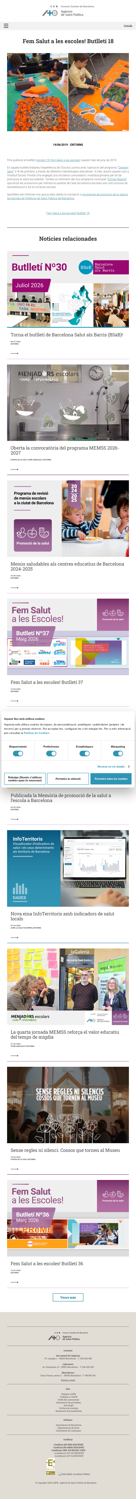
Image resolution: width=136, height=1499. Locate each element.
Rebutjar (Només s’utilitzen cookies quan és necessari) (25, 779)
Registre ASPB (68, 1394)
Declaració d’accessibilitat (69, 1411)
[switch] (51, 753)
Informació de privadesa (68, 1402)
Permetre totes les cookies (111, 778)
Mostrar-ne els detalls (111, 766)
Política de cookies (68, 1408)
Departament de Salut (68, 1427)
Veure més (68, 1297)
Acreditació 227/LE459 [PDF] (69, 1455)
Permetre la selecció (68, 778)
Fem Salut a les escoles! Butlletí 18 (68, 213)
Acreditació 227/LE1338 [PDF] (69, 1453)
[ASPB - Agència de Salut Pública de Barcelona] (68, 1337)
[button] (6, 26)
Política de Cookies (36, 732)
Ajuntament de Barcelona (68, 1424)
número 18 (58, 160)
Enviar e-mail (68, 1380)
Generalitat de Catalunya (68, 1430)
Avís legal (68, 1405)
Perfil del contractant (68, 1399)
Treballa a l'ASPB (68, 1396)
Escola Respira (117, 179)
